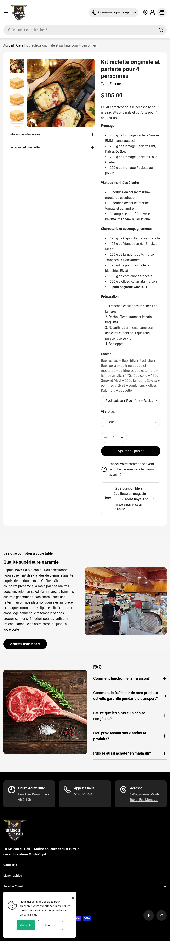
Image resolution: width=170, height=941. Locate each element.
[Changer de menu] (5, 12)
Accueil (8, 45)
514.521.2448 (84, 794)
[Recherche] (160, 29)
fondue (115, 84)
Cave (19, 45)
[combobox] (85, 30)
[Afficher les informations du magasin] (153, 498)
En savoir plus (28, 914)
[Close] (73, 898)
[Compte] (152, 12)
